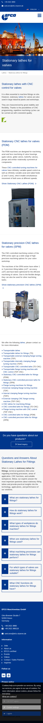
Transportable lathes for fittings (16, 353)
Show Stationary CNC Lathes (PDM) (18, 183)
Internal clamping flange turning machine (20, 393)
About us (7, 648)
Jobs (5, 646)
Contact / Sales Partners (13, 660)
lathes (21, 97)
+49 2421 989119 (12, 629)
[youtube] (8, 675)
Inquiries (7, 663)
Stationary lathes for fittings (17, 73)
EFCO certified (9, 651)
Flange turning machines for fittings (17, 385)
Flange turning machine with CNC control (20, 409)
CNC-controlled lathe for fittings (16, 407)
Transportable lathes (11, 350)
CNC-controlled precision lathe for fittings (20, 417)
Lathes (4, 73)
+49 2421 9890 (10, 2)
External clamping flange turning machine (20, 388)
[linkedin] (4, 675)
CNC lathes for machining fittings (17, 404)
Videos (6, 657)
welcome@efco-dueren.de (13, 6)
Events (6, 654)
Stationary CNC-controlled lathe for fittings (20, 375)
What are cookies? (9, 697)
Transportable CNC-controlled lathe (17, 367)
